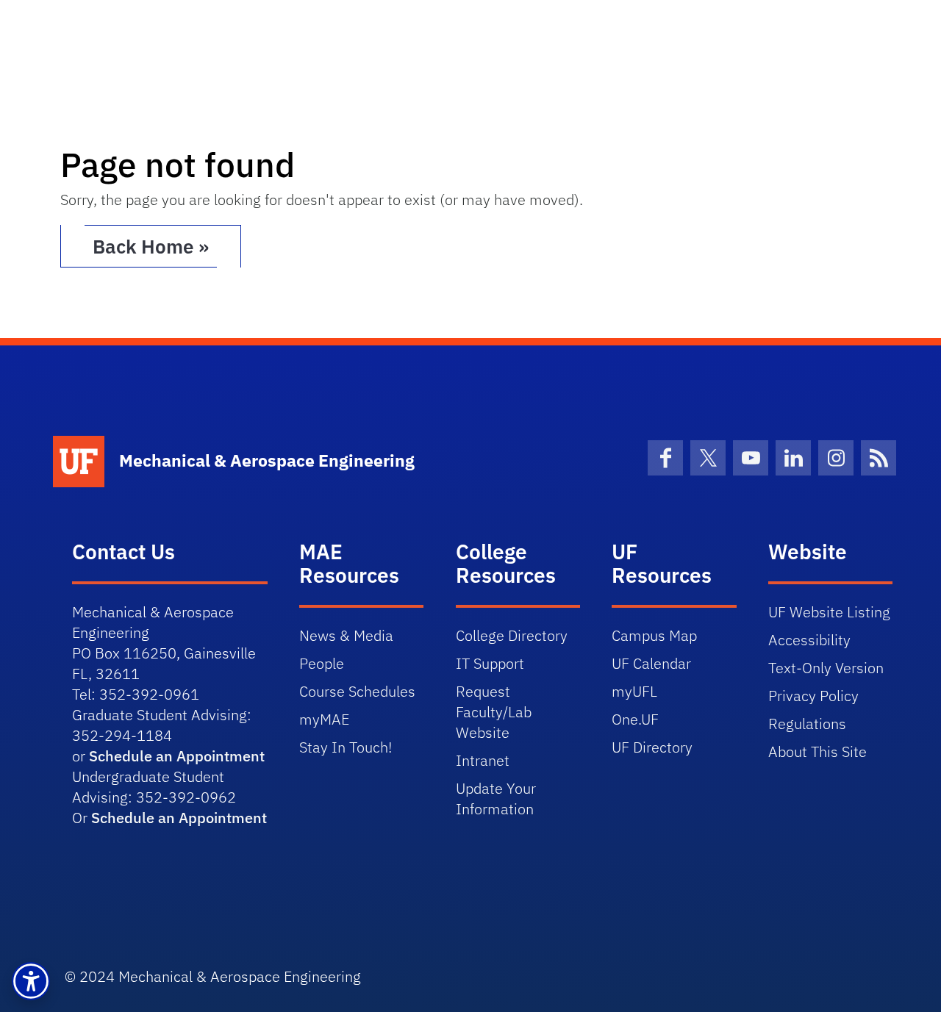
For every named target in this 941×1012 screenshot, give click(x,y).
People (321, 663)
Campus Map (654, 635)
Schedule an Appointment (177, 756)
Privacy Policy (813, 696)
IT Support (490, 663)
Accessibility (809, 640)
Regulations (807, 723)
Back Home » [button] (151, 246)
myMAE (324, 719)
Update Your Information (496, 798)
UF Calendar (651, 663)
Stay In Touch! (345, 747)
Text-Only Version (826, 668)
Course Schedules (357, 691)
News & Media (346, 635)
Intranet (482, 760)
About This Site (817, 751)
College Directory (512, 635)
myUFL (634, 691)
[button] (31, 981)
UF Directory (652, 747)
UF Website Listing (829, 612)
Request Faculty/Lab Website (494, 711)
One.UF (635, 719)
